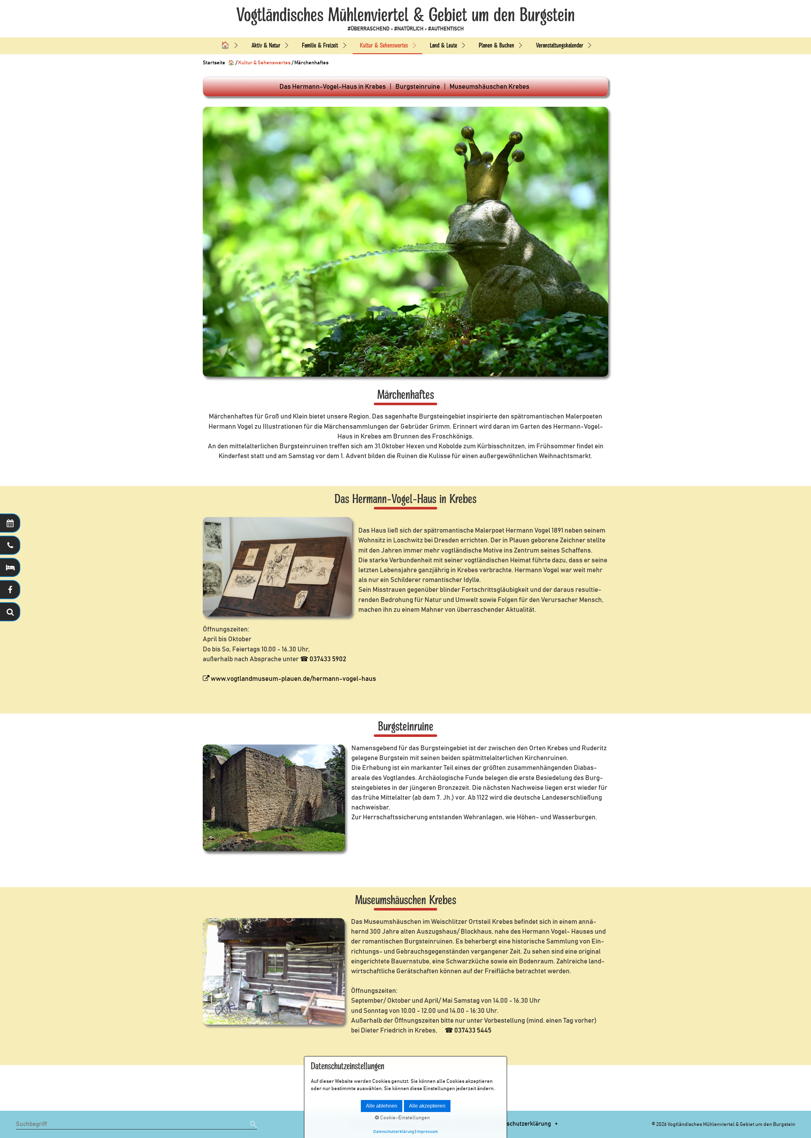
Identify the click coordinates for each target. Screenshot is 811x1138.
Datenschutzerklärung (521, 1124)
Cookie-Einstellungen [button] (404, 1117)
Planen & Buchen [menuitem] (496, 45)
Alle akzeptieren (427, 1106)
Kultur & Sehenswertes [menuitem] (384, 45)
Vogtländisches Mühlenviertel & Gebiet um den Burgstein (405, 15)
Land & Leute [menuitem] (443, 45)
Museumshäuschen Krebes (489, 86)
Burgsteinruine (417, 86)
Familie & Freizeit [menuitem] (320, 45)
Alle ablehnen (381, 1106)
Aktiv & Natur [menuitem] (266, 45)
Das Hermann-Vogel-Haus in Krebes (332, 86)
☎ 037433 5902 (323, 659)
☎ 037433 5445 (468, 1030)
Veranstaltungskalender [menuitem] (559, 45)
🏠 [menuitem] (225, 45)
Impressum (427, 1131)
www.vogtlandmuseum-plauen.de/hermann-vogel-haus (292, 678)
